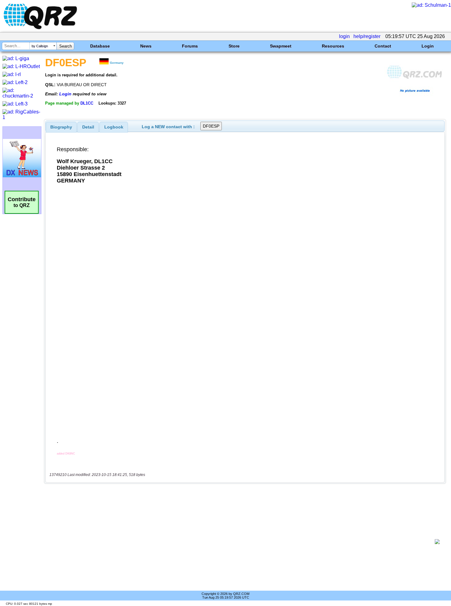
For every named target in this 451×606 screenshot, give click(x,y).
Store (234, 46)
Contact (383, 46)
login (344, 36)
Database (100, 46)
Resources (333, 46)
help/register (366, 36)
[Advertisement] (240, 542)
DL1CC (86, 103)
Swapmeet (280, 46)
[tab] (61, 127)
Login (428, 46)
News (146, 46)
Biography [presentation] (61, 127)
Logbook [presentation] (113, 127)
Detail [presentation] (88, 127)
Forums (190, 46)
